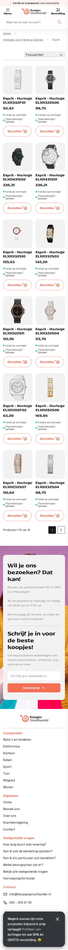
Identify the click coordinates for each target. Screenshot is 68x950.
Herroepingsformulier (19, 878)
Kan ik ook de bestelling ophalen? (27, 851)
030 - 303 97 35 (20, 902)
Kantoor (9, 753)
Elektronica (11, 746)
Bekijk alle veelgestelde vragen (25, 871)
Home (7, 33)
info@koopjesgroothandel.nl (30, 894)
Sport (7, 766)
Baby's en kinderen (17, 739)
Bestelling (58, 13)
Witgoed (9, 780)
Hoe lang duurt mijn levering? (24, 844)
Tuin (6, 773)
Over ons (9, 815)
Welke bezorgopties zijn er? (23, 864)
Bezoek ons (11, 809)
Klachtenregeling (15, 822)
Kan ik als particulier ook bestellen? (29, 858)
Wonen (8, 787)
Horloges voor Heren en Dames (23, 39)
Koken (7, 760)
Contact (9, 829)
